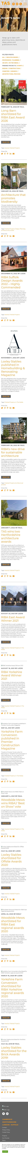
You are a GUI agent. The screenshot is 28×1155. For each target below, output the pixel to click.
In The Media (13, 63)
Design (4, 68)
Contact (4, 1127)
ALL (3, 57)
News (3, 1140)
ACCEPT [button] (5, 1151)
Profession (6, 60)
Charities (5, 71)
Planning (15, 60)
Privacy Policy (6, 1130)
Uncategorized (12, 57)
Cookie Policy (6, 1132)
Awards (14, 71)
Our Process (5, 1138)
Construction (14, 68)
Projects (4, 1135)
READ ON (6, 142)
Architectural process (11, 74)
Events (19, 65)
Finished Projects (14, 148)
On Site (5, 63)
